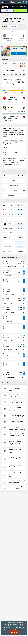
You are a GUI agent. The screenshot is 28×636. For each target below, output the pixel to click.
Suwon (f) (22, 38)
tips (13, 2)
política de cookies (19, 629)
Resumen (4, 26)
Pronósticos (12, 26)
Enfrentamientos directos (14, 195)
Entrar (19, 2)
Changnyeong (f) (7, 38)
